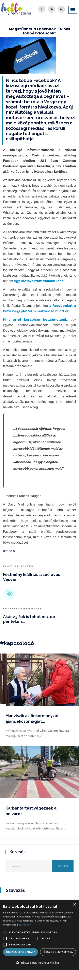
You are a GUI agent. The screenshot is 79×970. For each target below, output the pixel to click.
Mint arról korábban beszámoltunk (35, 320)
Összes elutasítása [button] (58, 952)
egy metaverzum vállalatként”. (39, 281)
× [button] (74, 904)
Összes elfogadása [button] (20, 952)
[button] (5, 933)
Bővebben (25, 924)
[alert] (39, 935)
